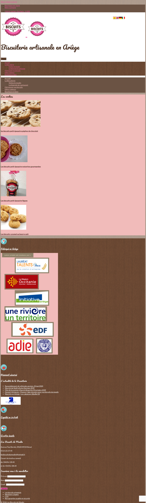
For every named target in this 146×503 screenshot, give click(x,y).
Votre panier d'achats (17, 11)
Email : (3, 484)
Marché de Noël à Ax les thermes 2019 (19, 388)
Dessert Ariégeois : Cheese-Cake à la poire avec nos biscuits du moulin (32, 392)
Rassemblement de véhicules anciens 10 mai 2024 (24, 386)
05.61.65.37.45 (139, 17)
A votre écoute (7, 436)
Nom (3, 480)
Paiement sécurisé (9, 375)
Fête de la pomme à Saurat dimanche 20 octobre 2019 (25, 390)
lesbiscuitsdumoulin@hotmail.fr (13, 454)
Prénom (4, 476)
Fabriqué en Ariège (9, 249)
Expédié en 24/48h (9, 417)
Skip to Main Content (9, 2)
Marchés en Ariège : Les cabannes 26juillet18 (22, 394)
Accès (129, 17)
